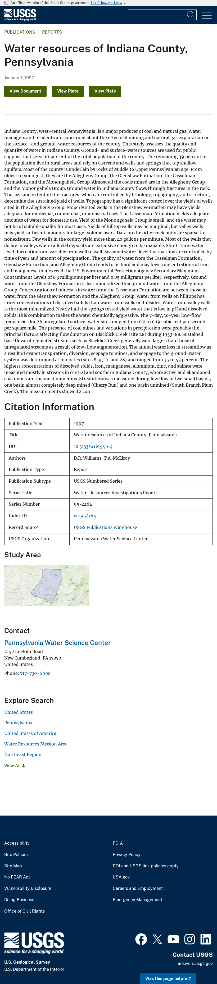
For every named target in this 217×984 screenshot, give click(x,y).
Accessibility (17, 843)
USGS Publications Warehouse (105, 527)
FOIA (118, 843)
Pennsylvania (18, 722)
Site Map (13, 866)
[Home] (20, 19)
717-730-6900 (35, 673)
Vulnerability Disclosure (27, 888)
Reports (52, 32)
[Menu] (207, 15)
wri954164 (85, 515)
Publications (19, 32)
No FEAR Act (17, 877)
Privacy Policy (127, 854)
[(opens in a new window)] (141, 938)
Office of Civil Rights (24, 911)
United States (18, 712)
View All (13, 765)
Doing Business (19, 900)
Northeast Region (23, 754)
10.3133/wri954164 (93, 446)
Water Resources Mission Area (35, 744)
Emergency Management (137, 900)
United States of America (30, 733)
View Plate (68, 91)
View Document (25, 91)
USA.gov (121, 877)
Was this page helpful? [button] (168, 978)
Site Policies (16, 854)
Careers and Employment (138, 888)
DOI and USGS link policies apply (146, 866)
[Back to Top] (197, 964)
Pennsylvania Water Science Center (57, 642)
